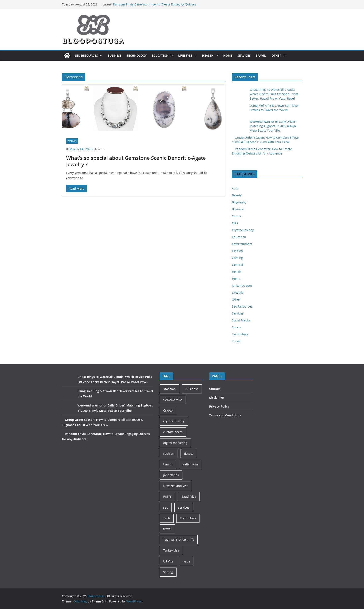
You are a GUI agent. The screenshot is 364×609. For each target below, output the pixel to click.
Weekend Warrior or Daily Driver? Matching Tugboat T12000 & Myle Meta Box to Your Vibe (273, 126)
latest (101, 149)
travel (167, 529)
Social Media (241, 320)
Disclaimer (216, 398)
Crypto (168, 410)
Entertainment (242, 244)
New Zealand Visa (175, 486)
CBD (235, 223)
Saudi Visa (189, 496)
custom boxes (173, 432)
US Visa (168, 561)
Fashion (72, 141)
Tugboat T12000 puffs (178, 540)
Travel (261, 55)
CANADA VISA (172, 400)
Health (208, 55)
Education (160, 55)
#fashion (169, 389)
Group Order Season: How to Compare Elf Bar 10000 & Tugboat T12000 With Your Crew (151, 5)
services (183, 507)
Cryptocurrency (243, 230)
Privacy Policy (219, 406)
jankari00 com (242, 286)
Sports (236, 327)
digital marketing (175, 443)
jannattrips (171, 475)
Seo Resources (86, 55)
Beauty (237, 195)
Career (236, 216)
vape (186, 561)
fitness (188, 454)
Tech (166, 518)
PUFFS (167, 496)
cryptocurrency (174, 421)
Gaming (237, 258)
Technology (137, 55)
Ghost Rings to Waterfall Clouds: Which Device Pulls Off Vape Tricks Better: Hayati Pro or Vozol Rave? (274, 94)
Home (227, 55)
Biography (239, 202)
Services (244, 55)
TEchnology (188, 518)
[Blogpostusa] (67, 56)
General (237, 265)
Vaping (168, 572)
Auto (235, 188)
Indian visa (190, 464)
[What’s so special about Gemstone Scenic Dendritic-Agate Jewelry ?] (144, 109)
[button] (100, 56)
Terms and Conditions (225, 415)
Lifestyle (185, 55)
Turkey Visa (171, 550)
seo (165, 507)
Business (115, 55)
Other (276, 55)
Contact (215, 389)
